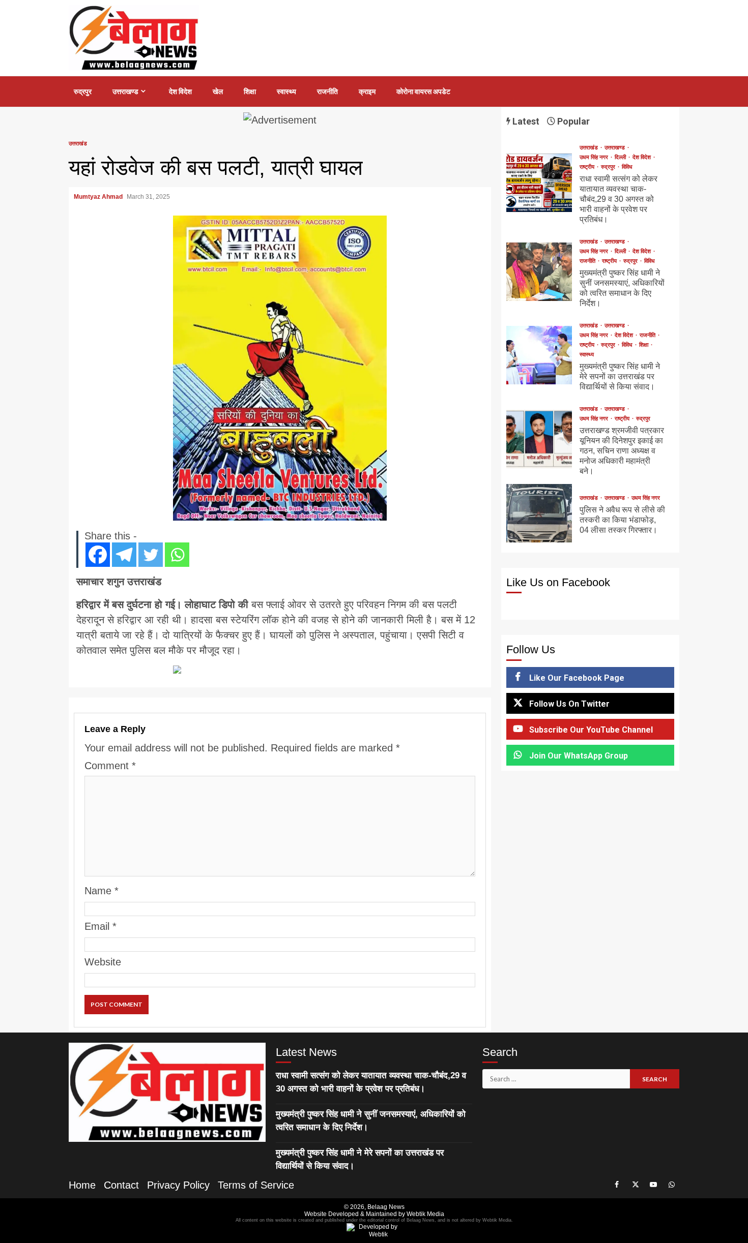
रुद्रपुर (83, 91)
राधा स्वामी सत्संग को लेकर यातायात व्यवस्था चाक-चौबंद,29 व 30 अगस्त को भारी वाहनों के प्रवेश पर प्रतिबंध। (539, 183)
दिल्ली (621, 157)
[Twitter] (150, 554)
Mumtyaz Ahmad (99, 196)
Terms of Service (256, 1185)
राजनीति (327, 91)
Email (100, 926)
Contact (121, 1185)
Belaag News (386, 1206)
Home (82, 1185)
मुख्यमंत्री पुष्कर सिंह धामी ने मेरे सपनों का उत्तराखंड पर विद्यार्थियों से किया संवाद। (539, 355)
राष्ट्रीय (588, 167)
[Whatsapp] (177, 554)
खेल (218, 91)
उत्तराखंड (78, 143)
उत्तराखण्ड (125, 91)
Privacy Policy (178, 1185)
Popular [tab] (572, 121)
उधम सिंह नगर (595, 157)
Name (101, 890)
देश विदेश (180, 91)
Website (102, 961)
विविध (627, 167)
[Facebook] (97, 554)
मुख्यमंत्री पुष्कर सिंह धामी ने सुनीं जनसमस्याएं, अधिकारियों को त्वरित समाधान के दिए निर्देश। (539, 271)
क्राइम (367, 91)
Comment (110, 765)
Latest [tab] (524, 121)
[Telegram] (124, 554)
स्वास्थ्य (286, 91)
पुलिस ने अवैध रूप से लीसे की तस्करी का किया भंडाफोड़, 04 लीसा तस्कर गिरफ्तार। (539, 513)
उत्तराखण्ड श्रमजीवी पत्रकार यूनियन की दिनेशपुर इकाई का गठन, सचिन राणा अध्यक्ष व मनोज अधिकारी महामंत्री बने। (539, 439)
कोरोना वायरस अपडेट (423, 91)
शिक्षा (250, 91)
